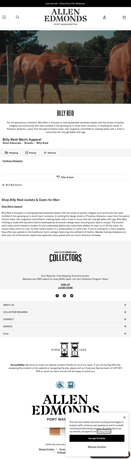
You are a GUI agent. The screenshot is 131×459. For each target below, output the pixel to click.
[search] (17, 17)
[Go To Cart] (124, 17)
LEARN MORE (65, 287)
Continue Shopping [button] (12, 160)
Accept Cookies (97, 438)
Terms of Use (65, 449)
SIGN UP (65, 284)
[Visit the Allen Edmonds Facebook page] (57, 297)
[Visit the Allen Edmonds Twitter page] (71, 297)
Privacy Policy (104, 431)
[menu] (4, 17)
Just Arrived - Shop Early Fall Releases (65, 3)
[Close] (124, 417)
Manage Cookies (46, 449)
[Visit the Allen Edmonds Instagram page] (64, 297)
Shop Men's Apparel (12, 206)
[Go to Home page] (65, 17)
